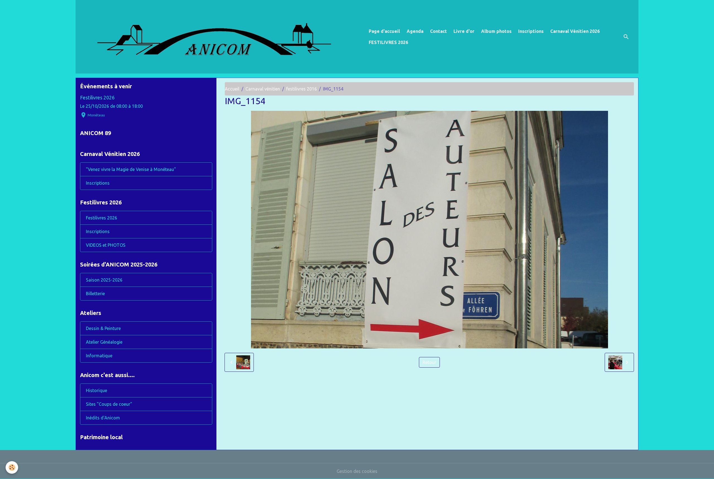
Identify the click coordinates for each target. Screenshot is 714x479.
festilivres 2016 (301, 88)
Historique (96, 390)
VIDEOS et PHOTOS (106, 245)
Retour (429, 362)
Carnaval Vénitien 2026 (575, 31)
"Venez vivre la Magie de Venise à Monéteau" (131, 169)
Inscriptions (531, 31)
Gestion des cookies (357, 471)
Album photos (496, 31)
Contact (438, 31)
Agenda (415, 31)
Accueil (232, 88)
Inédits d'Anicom (103, 417)
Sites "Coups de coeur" (109, 404)
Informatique (99, 355)
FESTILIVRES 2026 (388, 42)
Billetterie (95, 293)
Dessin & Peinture (103, 328)
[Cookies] (12, 467)
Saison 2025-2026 (104, 279)
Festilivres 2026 (97, 97)
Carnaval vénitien (262, 88)
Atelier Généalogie (104, 341)
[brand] (221, 36)
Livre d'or (464, 31)
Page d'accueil (384, 31)
